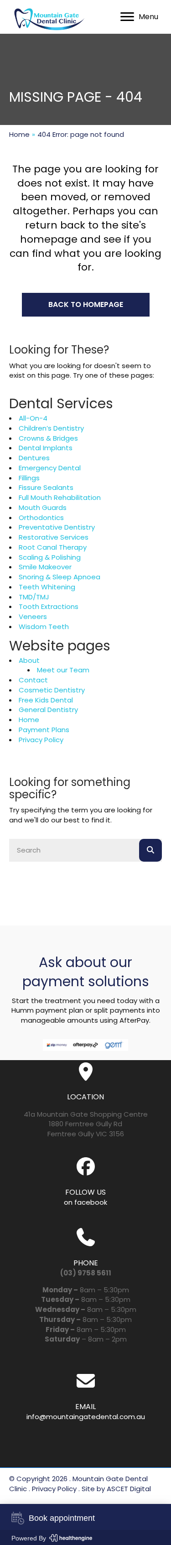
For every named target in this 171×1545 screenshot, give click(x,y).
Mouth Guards (43, 507)
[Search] (150, 850)
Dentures (34, 458)
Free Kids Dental (46, 700)
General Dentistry (48, 709)
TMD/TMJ (34, 597)
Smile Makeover (45, 567)
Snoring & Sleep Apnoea (59, 577)
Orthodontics (41, 517)
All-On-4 (33, 418)
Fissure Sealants (46, 487)
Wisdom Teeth (44, 626)
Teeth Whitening (47, 587)
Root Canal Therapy (53, 547)
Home (19, 134)
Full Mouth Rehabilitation (60, 497)
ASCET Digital (129, 1488)
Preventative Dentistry (57, 527)
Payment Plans (44, 729)
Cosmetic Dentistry (52, 690)
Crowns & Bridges (48, 438)
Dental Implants (46, 448)
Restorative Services (53, 537)
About (29, 660)
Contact (33, 680)
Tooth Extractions (48, 606)
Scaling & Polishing (50, 557)
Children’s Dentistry (51, 428)
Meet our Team (63, 670)
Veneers (33, 616)
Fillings (29, 478)
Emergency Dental (50, 468)
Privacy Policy (41, 739)
